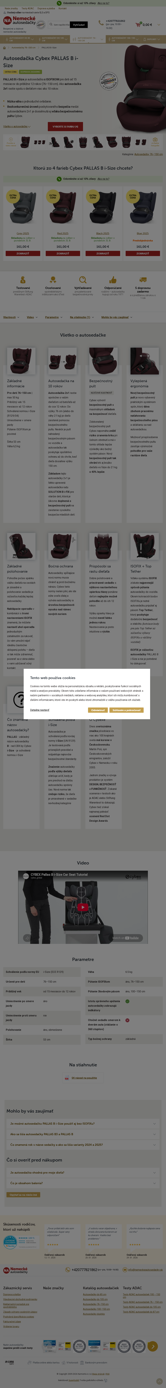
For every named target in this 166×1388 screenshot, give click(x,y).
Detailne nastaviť (39, 710)
